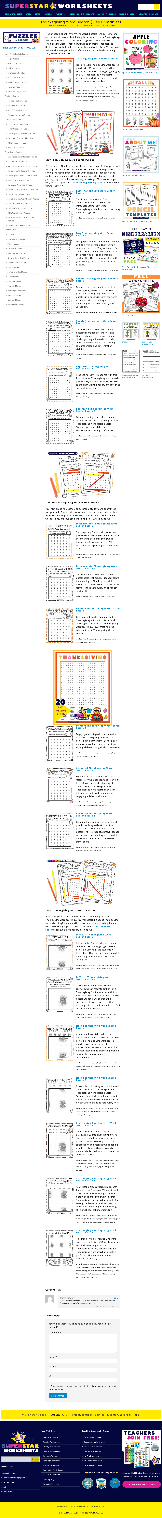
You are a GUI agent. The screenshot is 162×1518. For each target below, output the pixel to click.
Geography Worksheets (53, 1470)
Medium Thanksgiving (90, 608)
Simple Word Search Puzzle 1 (97, 279)
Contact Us (7, 1492)
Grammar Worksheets (52, 1456)
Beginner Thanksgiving (90, 366)
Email (52, 1366)
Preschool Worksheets (93, 1437)
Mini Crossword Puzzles (17, 147)
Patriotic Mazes (14, 286)
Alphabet (102, 14)
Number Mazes (14, 300)
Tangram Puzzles (14, 87)
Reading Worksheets (51, 1442)
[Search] (156, 6)
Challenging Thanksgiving (92, 1123)
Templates (141, 14)
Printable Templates (51, 1484)
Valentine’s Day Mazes (16, 262)
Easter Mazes (13, 276)
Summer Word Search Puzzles (20, 208)
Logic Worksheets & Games (16, 54)
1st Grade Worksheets (93, 1447)
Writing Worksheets (51, 1447)
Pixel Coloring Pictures (17, 91)
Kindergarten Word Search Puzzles (22, 157)
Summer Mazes (14, 281)
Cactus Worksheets (131, 342)
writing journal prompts (94, 261)
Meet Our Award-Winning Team (101, 1472)
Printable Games (12, 96)
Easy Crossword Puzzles (17, 124)
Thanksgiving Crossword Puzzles (21, 133)
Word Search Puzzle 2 (94, 814)
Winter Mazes (13, 244)
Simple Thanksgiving (89, 320)
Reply (115, 1298)
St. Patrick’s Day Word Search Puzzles (23, 199)
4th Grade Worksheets (93, 1461)
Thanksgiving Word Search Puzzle (97, 58)
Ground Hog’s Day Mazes (18, 258)
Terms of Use (8, 1482)
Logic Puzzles (13, 59)
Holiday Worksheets (51, 1475)
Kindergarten (88, 14)
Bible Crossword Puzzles (17, 143)
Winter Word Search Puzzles (19, 180)
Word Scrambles (14, 63)
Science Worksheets (51, 1465)
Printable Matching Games (18, 115)
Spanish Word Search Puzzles (19, 225)
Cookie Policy (100, 1507)
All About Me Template (133, 175)
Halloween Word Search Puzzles (21, 171)
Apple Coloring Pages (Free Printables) (140, 72)
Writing (60, 14)
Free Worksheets (13, 14)
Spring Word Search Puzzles (19, 194)
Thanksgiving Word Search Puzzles (22, 175)
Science (112, 14)
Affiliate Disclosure (87, 1507)
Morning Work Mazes (16, 290)
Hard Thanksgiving (88, 1025)
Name (53, 1356)
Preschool (74, 14)
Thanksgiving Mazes (16, 239)
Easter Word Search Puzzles (19, 203)
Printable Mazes (11, 229)
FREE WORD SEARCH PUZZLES (19, 47)
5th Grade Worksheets (93, 1465)
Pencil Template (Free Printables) (138, 221)
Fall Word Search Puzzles (18, 161)
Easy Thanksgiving (87, 233)
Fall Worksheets (129, 315)
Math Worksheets (50, 1437)
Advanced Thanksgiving (91, 768)
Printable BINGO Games (17, 105)
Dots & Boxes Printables (17, 110)
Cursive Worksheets (51, 1451)
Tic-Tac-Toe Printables (17, 101)
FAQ (4, 1487)
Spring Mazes (13, 267)
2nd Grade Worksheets (93, 1451)
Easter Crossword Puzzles (18, 129)
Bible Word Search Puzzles (18, 213)
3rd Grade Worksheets (93, 1456)
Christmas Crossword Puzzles (20, 138)
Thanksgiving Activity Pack (86, 182)
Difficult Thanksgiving (90, 934)
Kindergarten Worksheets (94, 1442)
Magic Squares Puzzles (17, 82)
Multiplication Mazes (16, 304)
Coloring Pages (126, 14)
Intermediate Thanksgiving (93, 523)
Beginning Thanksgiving (91, 408)
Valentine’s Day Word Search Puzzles (23, 189)
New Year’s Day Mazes (16, 253)
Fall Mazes (11, 234)
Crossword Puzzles (13, 119)
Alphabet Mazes (14, 295)
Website (53, 1376)
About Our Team (9, 1473)
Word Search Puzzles (13, 152)
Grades (27, 14)
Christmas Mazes (14, 248)
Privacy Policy (62, 1507)
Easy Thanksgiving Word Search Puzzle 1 (95, 191)
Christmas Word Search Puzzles (20, 185)
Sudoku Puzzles (14, 68)
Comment (55, 1332)
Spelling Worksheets (51, 1461)
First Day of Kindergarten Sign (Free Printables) (139, 268)
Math (38, 14)
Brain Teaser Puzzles (16, 77)
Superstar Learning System (14, 1478)
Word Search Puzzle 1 (94, 367)
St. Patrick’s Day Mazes (17, 272)
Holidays (153, 14)
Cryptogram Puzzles (16, 73)
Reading (49, 14)
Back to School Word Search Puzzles (22, 166)
